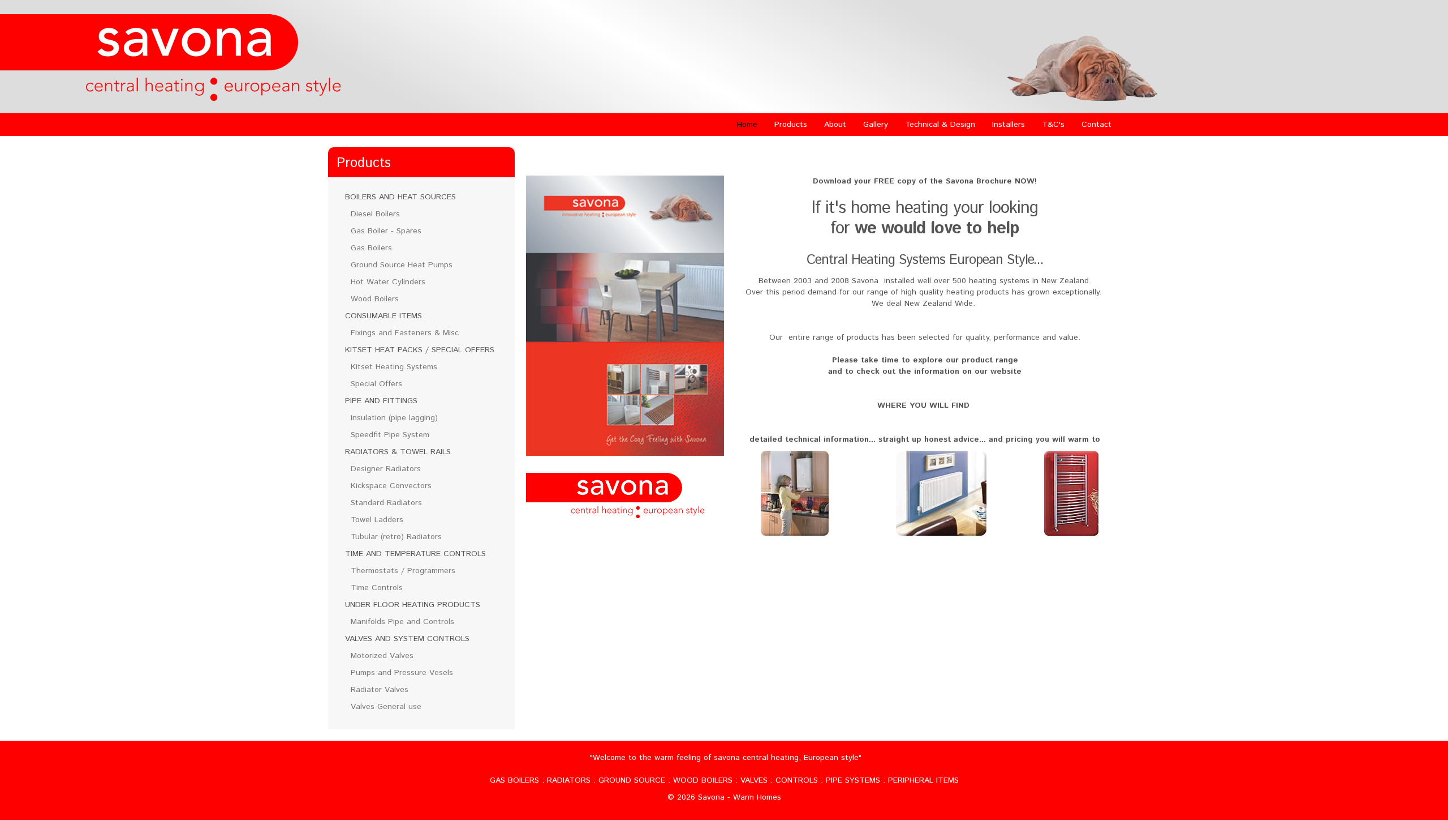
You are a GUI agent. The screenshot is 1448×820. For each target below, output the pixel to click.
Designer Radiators (386, 469)
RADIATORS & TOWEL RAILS (398, 452)
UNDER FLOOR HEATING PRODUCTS (412, 604)
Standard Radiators (386, 503)
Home (747, 124)
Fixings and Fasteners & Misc (405, 333)
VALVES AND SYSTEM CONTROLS (407, 638)
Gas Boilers (371, 248)
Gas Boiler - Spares (386, 231)
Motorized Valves (382, 655)
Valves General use (386, 706)
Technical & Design (940, 124)
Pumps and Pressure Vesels (402, 672)
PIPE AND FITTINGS (381, 401)
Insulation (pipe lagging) (394, 418)
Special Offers (376, 384)
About (835, 124)
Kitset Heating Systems (394, 367)
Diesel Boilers (375, 214)
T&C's (1053, 124)
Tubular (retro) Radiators (396, 537)
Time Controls (377, 587)
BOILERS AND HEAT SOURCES (400, 197)
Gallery (875, 124)
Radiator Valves (379, 689)
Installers (1008, 124)
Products (790, 124)
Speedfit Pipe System (390, 435)
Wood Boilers (375, 299)
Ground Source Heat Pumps (402, 265)
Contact (1096, 124)
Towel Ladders (377, 520)
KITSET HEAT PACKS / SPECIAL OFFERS (419, 350)
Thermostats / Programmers (403, 570)
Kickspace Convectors (391, 486)
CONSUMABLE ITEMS (383, 316)
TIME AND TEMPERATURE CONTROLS (415, 554)
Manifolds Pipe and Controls (402, 621)
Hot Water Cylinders (388, 282)
